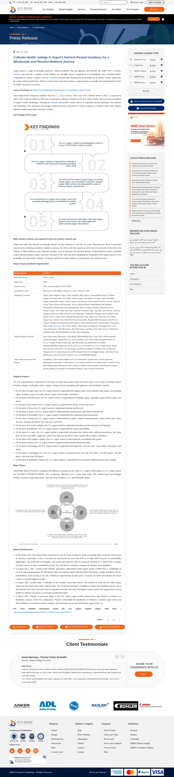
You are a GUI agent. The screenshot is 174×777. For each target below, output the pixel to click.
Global (54, 730)
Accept (153, 19)
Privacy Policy (110, 748)
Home (12, 27)
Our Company (132, 9)
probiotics (54, 102)
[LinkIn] (113, 619)
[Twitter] (120, 619)
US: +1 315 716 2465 (20, 2)
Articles (81, 743)
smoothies (53, 78)
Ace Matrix (116, 9)
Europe (54, 735)
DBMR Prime (139, 77)
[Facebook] (107, 619)
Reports (133, 735)
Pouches (57, 326)
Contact (81, 752)
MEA (53, 748)
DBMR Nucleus (140, 82)
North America (57, 739)
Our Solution (48, 9)
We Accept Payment (98, 772)
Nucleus (81, 9)
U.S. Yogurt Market (63, 95)
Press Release (22, 27)
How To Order (110, 730)
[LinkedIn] (12, 750)
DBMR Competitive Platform (142, 748)
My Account (109, 739)
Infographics (134, 279)
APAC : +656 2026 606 (56, 2)
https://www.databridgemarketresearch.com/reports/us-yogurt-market (62, 90)
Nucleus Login (138, 2)
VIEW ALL (136, 221)
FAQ (106, 752)
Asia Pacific (56, 743)
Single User (138, 65)
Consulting (134, 739)
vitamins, (17, 74)
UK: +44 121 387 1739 (38, 2)
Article (132, 274)
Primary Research (98, 9)
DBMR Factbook (140, 71)
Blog (131, 289)
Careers (81, 748)
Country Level (57, 752)
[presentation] (116, 656)
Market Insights (66, 9)
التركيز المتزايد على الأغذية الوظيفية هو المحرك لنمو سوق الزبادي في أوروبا (144, 241)
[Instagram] (35, 750)
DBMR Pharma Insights (140, 743)
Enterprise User (140, 60)
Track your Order (111, 735)
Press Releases (136, 284)
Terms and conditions (113, 743)
